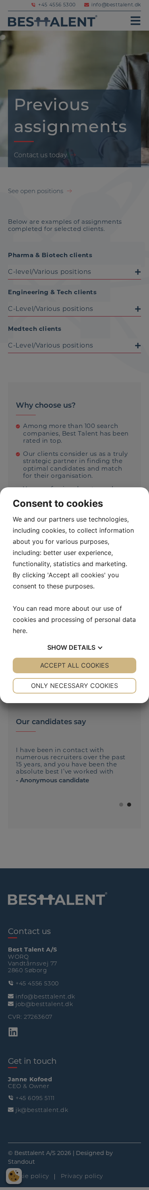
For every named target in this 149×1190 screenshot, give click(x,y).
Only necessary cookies (74, 686)
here (19, 631)
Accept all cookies (74, 665)
